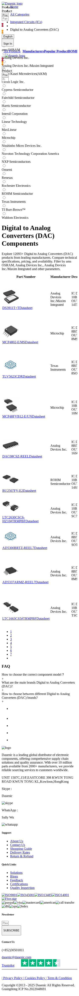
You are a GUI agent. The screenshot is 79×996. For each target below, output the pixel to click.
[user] (3, 68)
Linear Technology (14, 121)
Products (7, 7)
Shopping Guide (21, 848)
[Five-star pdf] (9, 899)
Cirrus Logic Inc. (13, 82)
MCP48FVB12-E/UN (17, 416)
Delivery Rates (20, 852)
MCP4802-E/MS (13, 342)
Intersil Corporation (15, 113)
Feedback (16, 880)
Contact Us (17, 845)
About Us (16, 841)
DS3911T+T (10, 308)
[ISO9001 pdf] (9, 895)
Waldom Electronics (15, 217)
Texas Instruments (14, 201)
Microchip (8, 137)
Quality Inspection (22, 888)
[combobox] (16, 11)
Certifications (19, 884)
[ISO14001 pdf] (60, 895)
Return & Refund (21, 856)
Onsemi (7, 169)
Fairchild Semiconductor (18, 97)
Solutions (16, 872)
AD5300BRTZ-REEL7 (18, 548)
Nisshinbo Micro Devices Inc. (22, 145)
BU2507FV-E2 (12, 490)
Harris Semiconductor (16, 105)
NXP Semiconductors (16, 161)
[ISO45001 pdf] (26, 895)
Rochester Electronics (16, 185)
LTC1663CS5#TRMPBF (19, 618)
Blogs (14, 876)
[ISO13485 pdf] (43, 895)
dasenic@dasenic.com (16, 957)
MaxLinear (9, 129)
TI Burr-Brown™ (13, 209)
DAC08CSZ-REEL (15, 456)
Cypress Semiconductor (17, 90)
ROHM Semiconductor (17, 193)
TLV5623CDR (12, 376)
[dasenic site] (12, 3)
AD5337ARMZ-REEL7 (18, 582)
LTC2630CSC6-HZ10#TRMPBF (13, 519)
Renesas (7, 177)
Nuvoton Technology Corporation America (30, 153)
